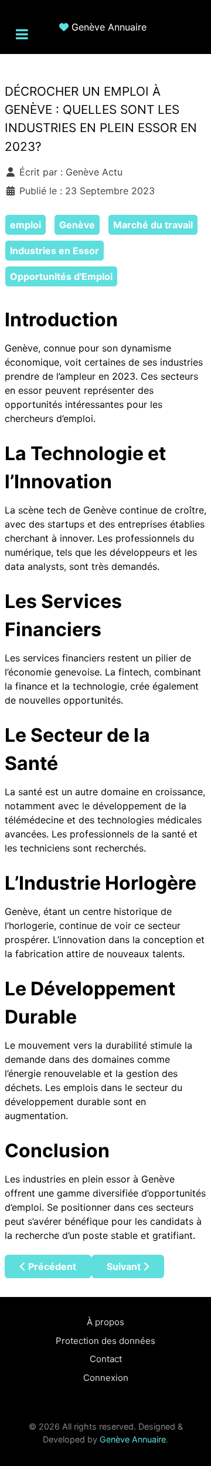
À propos (105, 1321)
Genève (77, 225)
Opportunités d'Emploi (61, 276)
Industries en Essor (54, 250)
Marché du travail (153, 225)
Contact (106, 1358)
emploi (25, 225)
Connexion (105, 1377)
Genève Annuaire (109, 27)
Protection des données (105, 1340)
